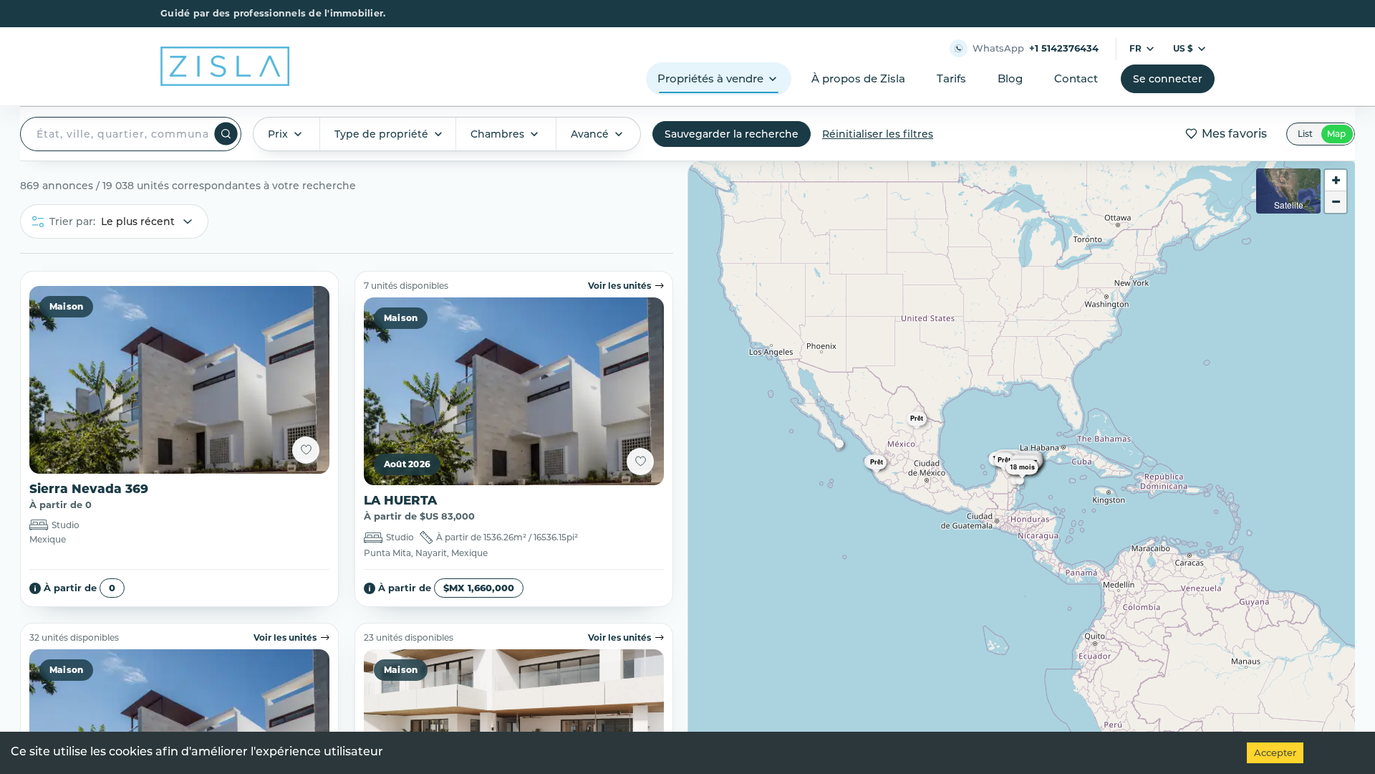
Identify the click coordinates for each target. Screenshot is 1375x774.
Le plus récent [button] (138, 221)
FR (1135, 48)
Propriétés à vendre (710, 78)
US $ (1183, 48)
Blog (1010, 78)
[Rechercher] (226, 134)
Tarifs (951, 78)
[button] (938, 425)
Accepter (1275, 752)
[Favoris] (305, 450)
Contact (1076, 78)
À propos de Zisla (858, 78)
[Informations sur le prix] (35, 588)
